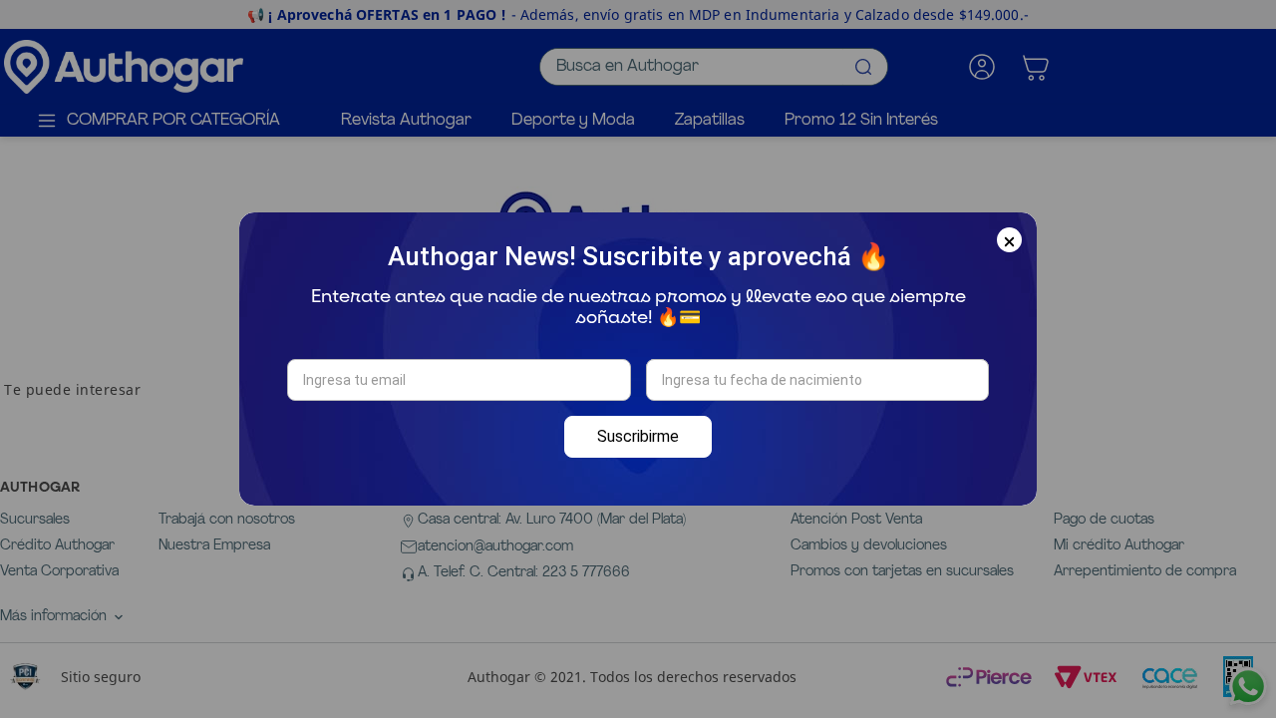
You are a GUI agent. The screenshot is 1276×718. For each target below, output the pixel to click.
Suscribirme (638, 436)
